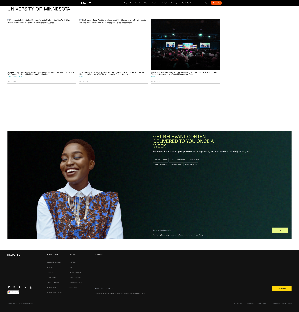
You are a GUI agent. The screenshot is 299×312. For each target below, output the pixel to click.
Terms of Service (184, 235)
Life (70, 267)
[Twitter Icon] (14, 287)
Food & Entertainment (178, 160)
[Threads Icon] (30, 287)
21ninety (50, 272)
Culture (72, 262)
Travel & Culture (176, 164)
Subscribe (216, 3)
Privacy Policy (198, 235)
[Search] (206, 3)
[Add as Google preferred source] (13, 292)
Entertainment (75, 272)
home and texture (54, 262)
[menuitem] (155, 3)
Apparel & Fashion (161, 160)
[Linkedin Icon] (8, 287)
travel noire (51, 277)
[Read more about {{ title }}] (41, 44)
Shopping (73, 288)
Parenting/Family (161, 164)
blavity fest (51, 288)
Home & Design (194, 160)
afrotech (50, 267)
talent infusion (53, 283)
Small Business (75, 277)
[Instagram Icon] (25, 287)
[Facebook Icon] (19, 287)
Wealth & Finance (191, 164)
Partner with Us (75, 283)
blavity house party (54, 293)
